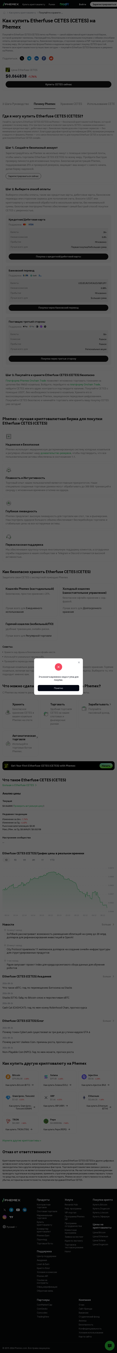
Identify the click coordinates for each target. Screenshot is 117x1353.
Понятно (58, 688)
